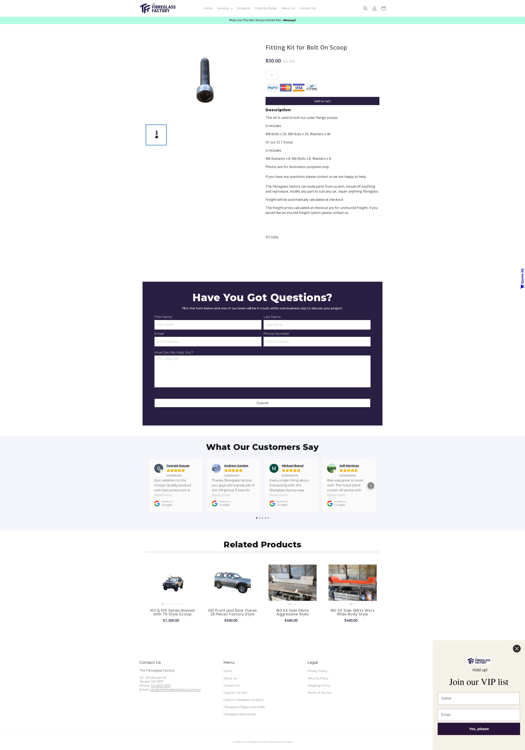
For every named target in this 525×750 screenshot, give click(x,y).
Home (228, 671)
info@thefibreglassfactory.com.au (175, 689)
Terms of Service (319, 692)
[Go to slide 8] (182, 604)
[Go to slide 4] (171, 604)
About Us (230, 678)
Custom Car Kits (235, 692)
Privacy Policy (317, 671)
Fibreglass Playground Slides (244, 707)
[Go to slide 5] (174, 604)
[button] (225, 8)
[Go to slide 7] (179, 604)
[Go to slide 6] (177, 604)
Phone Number (277, 334)
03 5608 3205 (161, 686)
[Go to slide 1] (162, 604)
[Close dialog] (517, 648)
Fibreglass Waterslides (240, 714)
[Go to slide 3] (168, 604)
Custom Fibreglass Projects (243, 700)
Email (159, 334)
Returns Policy (318, 678)
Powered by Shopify (281, 742)
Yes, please (479, 729)
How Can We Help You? (173, 352)
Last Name (273, 317)
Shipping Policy (319, 685)
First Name (163, 317)
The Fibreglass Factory (255, 742)
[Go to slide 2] (165, 604)
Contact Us (232, 685)
